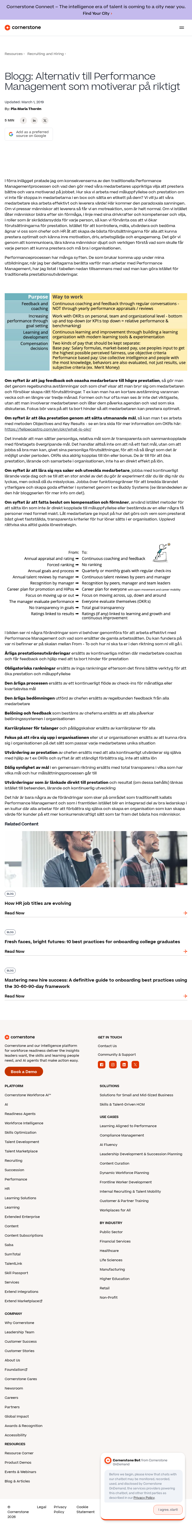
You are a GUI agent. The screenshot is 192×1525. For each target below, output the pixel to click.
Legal (41, 1507)
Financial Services (115, 1241)
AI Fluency (108, 1144)
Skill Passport (16, 1273)
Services (12, 1282)
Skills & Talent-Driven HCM (122, 1104)
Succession (14, 1170)
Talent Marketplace (21, 1151)
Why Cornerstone (19, 1322)
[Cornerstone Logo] (23, 27)
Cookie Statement (86, 1509)
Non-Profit (109, 1297)
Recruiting (13, 1160)
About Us (12, 1360)
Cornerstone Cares (21, 1379)
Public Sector (111, 1232)
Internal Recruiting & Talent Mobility (130, 1191)
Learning (12, 1207)
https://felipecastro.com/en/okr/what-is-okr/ (48, 429)
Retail (105, 1288)
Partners (12, 1407)
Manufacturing (112, 1269)
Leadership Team (19, 1332)
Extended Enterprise (22, 1216)
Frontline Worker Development (126, 1182)
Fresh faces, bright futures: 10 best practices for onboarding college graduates (80, 928)
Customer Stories (19, 1351)
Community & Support (117, 1054)
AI (6, 1104)
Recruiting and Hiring (45, 53)
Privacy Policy (60, 1509)
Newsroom (14, 1388)
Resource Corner (19, 1453)
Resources (14, 53)
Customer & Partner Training (124, 1201)
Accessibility (15, 1435)
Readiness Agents (20, 1113)
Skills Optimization (20, 1132)
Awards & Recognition (23, 1425)
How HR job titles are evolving (33, 830)
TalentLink (13, 1263)
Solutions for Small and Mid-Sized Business (136, 1095)
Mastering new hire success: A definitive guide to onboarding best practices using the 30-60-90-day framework (94, 969)
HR (7, 1188)
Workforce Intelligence (24, 1123)
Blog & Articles (17, 1481)
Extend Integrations (21, 1291)
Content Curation (114, 1163)
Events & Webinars (20, 1472)
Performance (16, 1179)
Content (11, 1226)
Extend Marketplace (22, 1301)
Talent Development (22, 1142)
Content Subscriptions (24, 1235)
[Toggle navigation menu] (180, 27)
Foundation (14, 1369)
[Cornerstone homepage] (49, 1037)
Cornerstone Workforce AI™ (28, 1095)
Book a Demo (24, 1072)
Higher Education (114, 1278)
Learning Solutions (20, 1198)
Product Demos (18, 1462)
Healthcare (109, 1250)
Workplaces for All (115, 1210)
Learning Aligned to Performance (128, 1126)
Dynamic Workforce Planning (124, 1172)
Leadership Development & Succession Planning (141, 1154)
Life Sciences (111, 1260)
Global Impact (17, 1416)
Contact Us (107, 1046)
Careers (11, 1397)
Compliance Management (122, 1135)
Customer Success (21, 1341)
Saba (9, 1245)
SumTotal (13, 1254)
